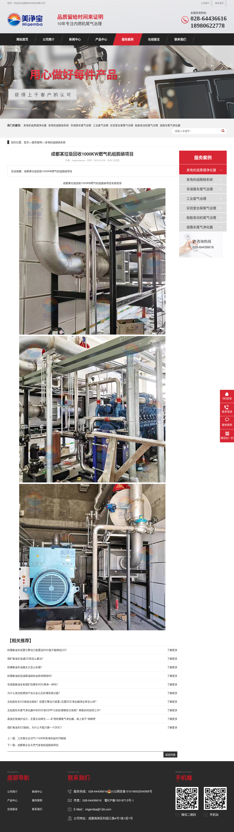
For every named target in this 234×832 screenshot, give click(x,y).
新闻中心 (75, 39)
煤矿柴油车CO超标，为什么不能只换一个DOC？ (35, 727)
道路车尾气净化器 (170, 125)
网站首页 (22, 39)
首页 (26, 142)
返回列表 (170, 754)
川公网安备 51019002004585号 (131, 791)
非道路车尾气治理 (81, 125)
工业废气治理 (100, 125)
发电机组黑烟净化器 (34, 125)
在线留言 (154, 39)
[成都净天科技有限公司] (25, 20)
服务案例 (127, 39)
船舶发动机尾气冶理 (146, 125)
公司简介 (205, 3)
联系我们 (219, 3)
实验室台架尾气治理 (121, 125)
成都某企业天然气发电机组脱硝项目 (38, 745)
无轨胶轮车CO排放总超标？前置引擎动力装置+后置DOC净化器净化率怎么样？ (52, 701)
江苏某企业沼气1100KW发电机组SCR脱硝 (42, 738)
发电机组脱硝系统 (58, 125)
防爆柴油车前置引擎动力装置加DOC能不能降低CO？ (37, 650)
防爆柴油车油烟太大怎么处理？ (25, 667)
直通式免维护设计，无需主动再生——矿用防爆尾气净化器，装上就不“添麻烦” (51, 719)
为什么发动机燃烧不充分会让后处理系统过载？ (34, 693)
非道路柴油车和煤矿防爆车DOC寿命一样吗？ (33, 684)
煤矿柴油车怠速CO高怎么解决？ (25, 658)
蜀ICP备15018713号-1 (119, 800)
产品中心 (101, 39)
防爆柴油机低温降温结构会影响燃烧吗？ (30, 676)
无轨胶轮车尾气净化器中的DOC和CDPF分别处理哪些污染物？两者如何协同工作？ (54, 710)
